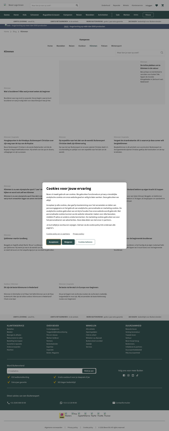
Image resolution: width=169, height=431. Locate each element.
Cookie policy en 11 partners (58, 234)
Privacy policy (78, 234)
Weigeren (68, 242)
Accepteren (53, 242)
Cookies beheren (85, 242)
